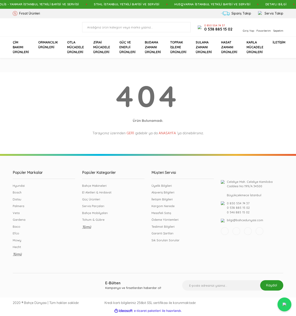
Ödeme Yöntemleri (165, 219)
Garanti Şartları (162, 233)
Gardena (19, 219)
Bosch (17, 192)
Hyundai (19, 185)
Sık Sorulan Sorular (165, 240)
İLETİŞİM (279, 42)
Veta (16, 213)
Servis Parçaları (93, 206)
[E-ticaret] (147, 311)
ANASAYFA (167, 133)
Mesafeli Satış (161, 213)
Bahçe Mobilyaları (95, 213)
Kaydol (271, 285)
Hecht (17, 247)
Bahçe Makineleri (94, 185)
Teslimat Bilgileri (163, 226)
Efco (16, 233)
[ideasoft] (123, 311)
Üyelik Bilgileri (161, 185)
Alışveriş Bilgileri (162, 192)
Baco (16, 226)
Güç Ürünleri (91, 199)
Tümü (17, 254)
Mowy (17, 240)
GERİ (130, 133)
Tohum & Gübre (93, 219)
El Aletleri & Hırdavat (96, 192)
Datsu (17, 199)
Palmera (18, 206)
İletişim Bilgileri (162, 199)
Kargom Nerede (163, 206)
